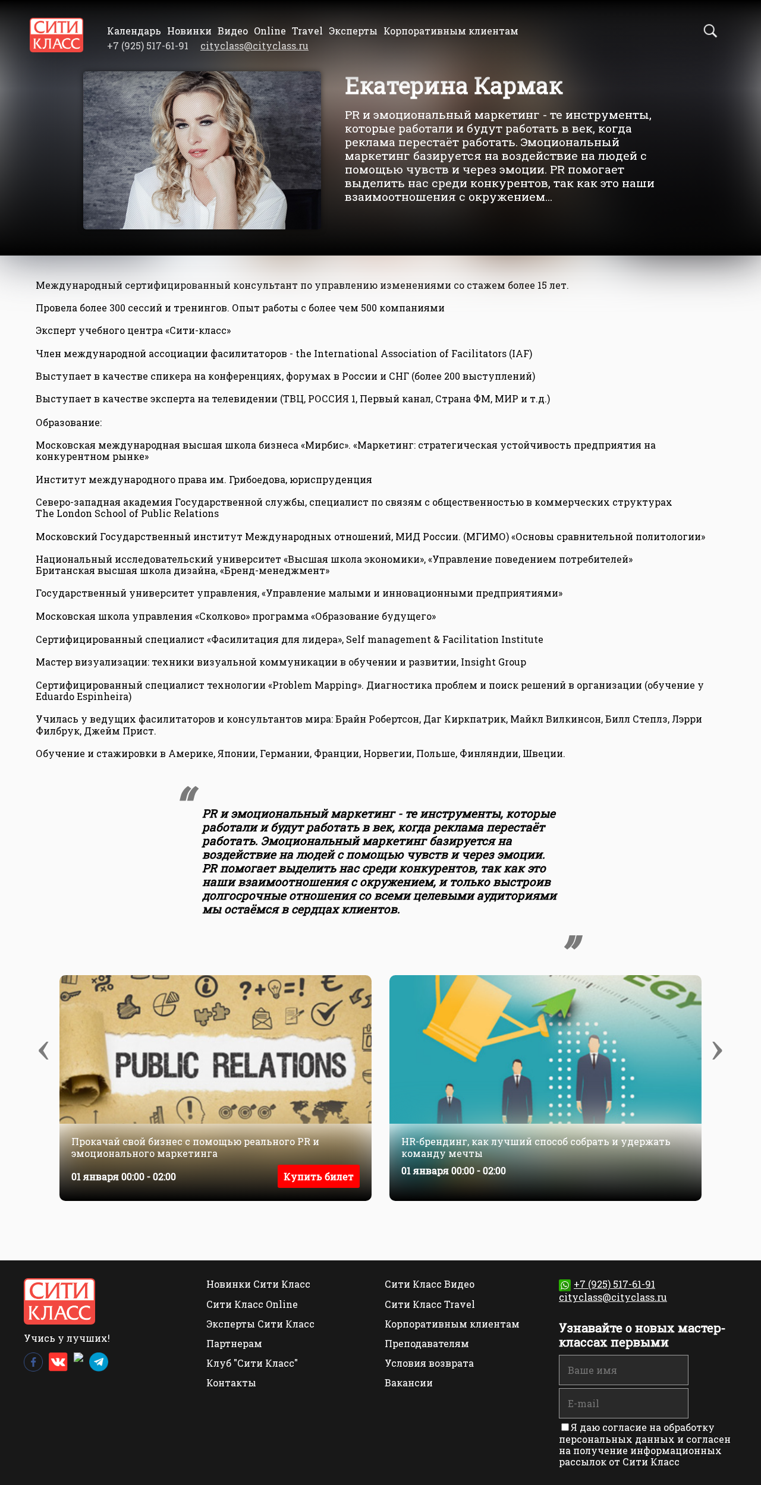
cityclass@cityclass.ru (254, 45)
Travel (307, 30)
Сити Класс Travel (430, 1304)
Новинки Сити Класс (258, 1284)
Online (270, 30)
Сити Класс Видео (429, 1284)
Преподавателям (427, 1343)
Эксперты (353, 30)
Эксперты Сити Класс (260, 1323)
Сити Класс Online (252, 1304)
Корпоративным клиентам (450, 30)
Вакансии (409, 1382)
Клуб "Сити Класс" (252, 1363)
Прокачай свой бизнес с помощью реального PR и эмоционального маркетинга (195, 1147)
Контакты (231, 1382)
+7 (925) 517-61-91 (614, 1284)
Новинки (189, 30)
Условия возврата (429, 1363)
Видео (233, 30)
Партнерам (234, 1343)
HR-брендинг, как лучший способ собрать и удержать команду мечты (536, 1147)
